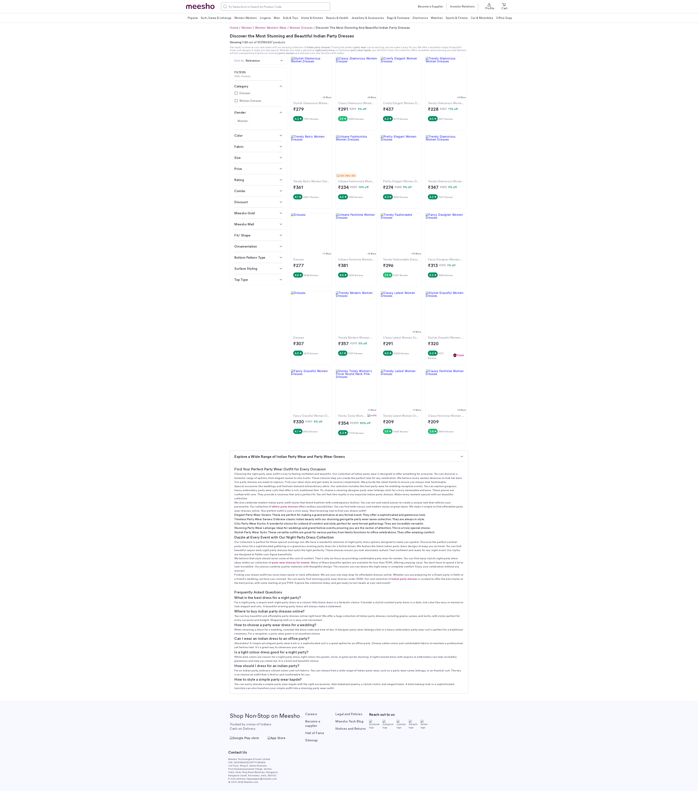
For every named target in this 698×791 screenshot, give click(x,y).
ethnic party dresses (285, 506)
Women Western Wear (271, 27)
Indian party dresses (404, 579)
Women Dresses (301, 27)
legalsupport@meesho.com (262, 778)
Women (246, 27)
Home (234, 27)
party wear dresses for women (291, 562)
